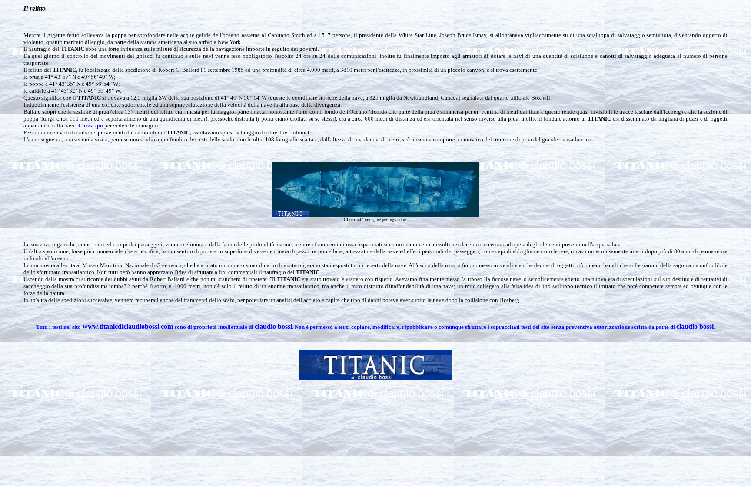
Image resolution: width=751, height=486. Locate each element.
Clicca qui (90, 125)
